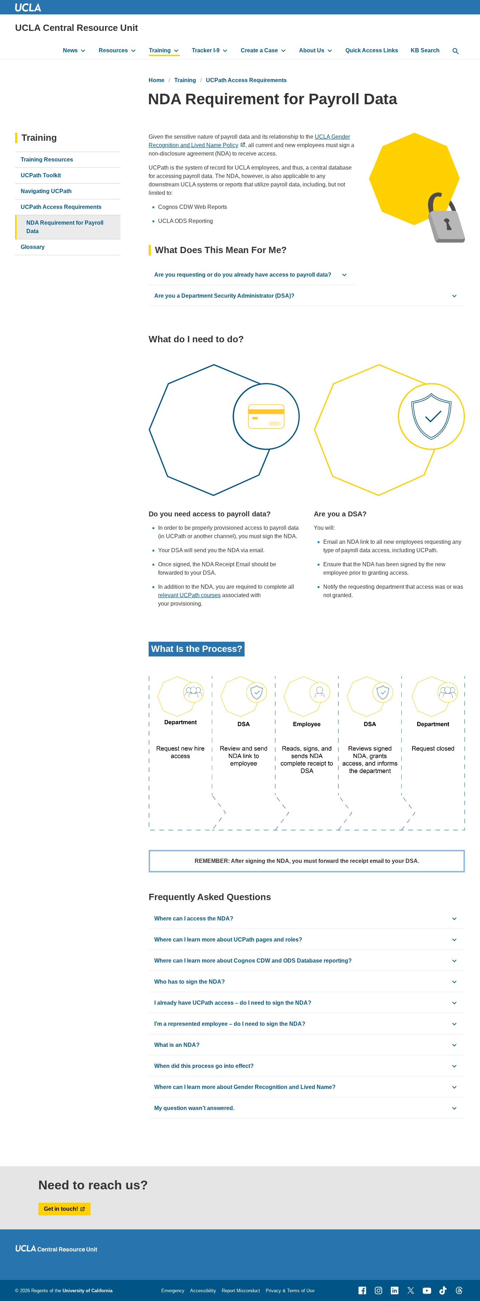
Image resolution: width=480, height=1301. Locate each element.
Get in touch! (61, 1209)
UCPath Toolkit (41, 175)
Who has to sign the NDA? (189, 982)
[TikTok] (443, 1290)
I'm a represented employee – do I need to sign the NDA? (229, 1024)
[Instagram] (378, 1290)
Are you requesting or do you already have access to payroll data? (242, 275)
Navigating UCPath (46, 191)
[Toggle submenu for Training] (176, 50)
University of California (87, 1290)
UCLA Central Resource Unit (76, 27)
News (70, 50)
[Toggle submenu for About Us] (330, 50)
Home (156, 80)
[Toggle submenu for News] (83, 50)
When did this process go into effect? (204, 1066)
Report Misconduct (241, 1290)
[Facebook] (362, 1290)
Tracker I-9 (206, 50)
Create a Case (259, 50)
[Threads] (459, 1290)
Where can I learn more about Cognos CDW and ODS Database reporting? (253, 961)
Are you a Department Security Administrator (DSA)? (224, 296)
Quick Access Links (371, 50)
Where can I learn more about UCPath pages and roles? (228, 940)
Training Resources (47, 160)
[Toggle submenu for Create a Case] (283, 50)
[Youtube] (427, 1290)
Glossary (33, 247)
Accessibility (203, 1290)
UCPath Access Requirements (246, 80)
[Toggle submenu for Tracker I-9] (225, 50)
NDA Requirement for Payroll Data (64, 227)
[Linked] (394, 1290)
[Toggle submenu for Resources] (133, 50)
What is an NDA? (177, 1045)
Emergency (172, 1290)
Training (160, 50)
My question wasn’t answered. (194, 1108)
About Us (311, 50)
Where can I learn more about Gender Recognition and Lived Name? (245, 1087)
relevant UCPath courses (189, 595)
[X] (410, 1290)
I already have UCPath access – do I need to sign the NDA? (232, 1003)
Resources (113, 50)
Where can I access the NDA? (193, 919)
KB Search (425, 50)
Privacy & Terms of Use (290, 1290)
